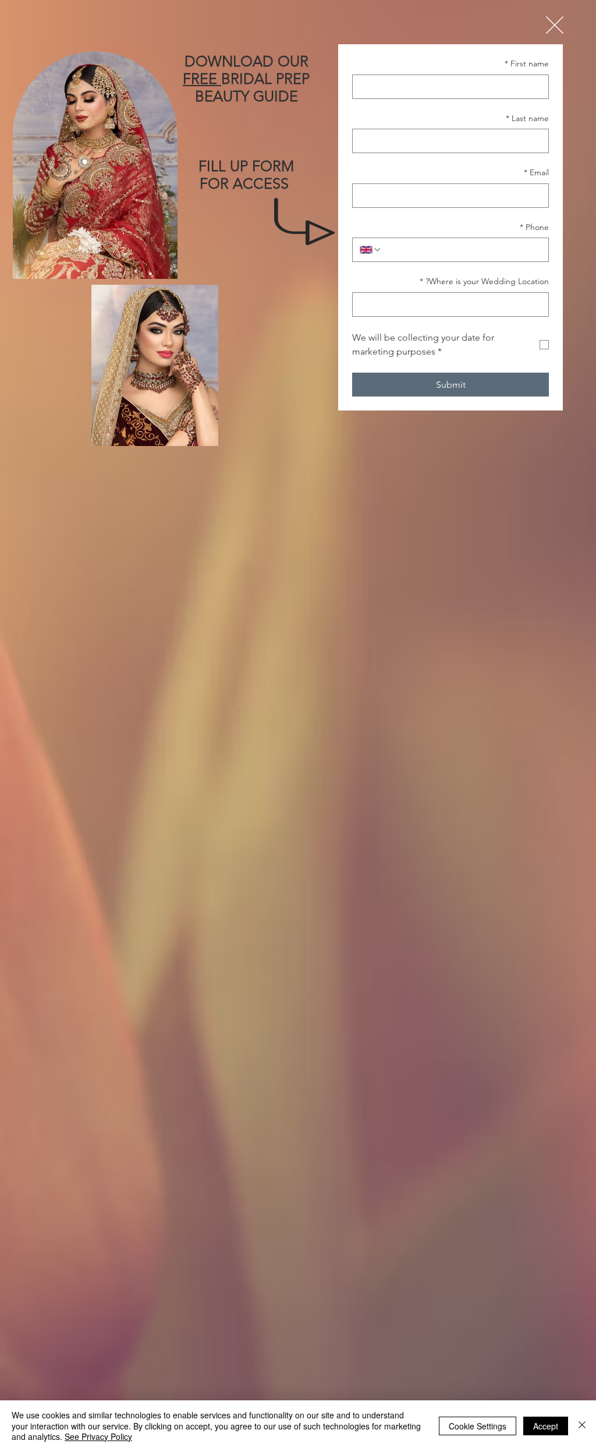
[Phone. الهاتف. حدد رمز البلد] (371, 249)
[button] (554, 25)
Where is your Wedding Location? (484, 281)
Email (536, 172)
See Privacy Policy (98, 1436)
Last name (527, 118)
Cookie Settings (477, 1426)
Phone (534, 227)
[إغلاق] (582, 1426)
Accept (545, 1426)
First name (527, 63)
